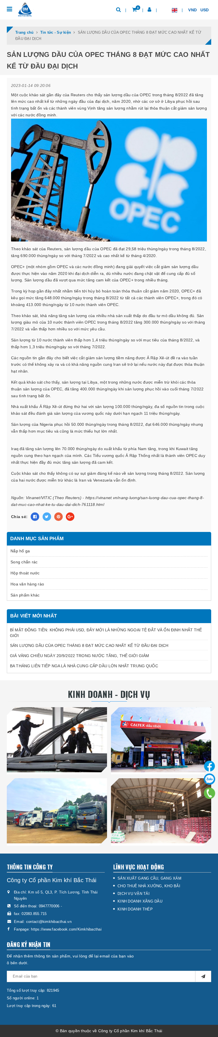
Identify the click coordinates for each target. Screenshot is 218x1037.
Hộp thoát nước (25, 573)
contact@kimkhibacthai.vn (49, 922)
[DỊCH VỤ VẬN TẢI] (57, 810)
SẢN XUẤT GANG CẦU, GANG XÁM (149, 878)
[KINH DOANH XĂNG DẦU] (161, 739)
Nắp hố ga (20, 551)
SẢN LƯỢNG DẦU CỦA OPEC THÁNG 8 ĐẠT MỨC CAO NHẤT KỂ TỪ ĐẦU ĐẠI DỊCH (89, 645)
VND (193, 10)
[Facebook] (209, 765)
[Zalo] (209, 779)
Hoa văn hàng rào (27, 584)
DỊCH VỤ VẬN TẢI (134, 893)
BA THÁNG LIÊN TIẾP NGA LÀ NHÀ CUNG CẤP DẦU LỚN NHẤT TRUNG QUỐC (84, 666)
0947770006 (49, 906)
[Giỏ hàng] (134, 9)
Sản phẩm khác (25, 595)
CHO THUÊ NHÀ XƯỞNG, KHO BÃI (149, 886)
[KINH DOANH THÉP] (57, 739)
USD (205, 10)
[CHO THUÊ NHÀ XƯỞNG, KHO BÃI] (161, 810)
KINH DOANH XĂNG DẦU (140, 901)
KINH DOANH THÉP (135, 909)
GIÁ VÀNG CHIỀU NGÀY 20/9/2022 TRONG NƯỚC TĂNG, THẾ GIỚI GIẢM (79, 655)
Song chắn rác (24, 562)
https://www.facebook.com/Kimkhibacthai (66, 929)
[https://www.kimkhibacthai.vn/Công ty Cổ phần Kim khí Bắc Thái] (24, 9)
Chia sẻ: (19, 516)
